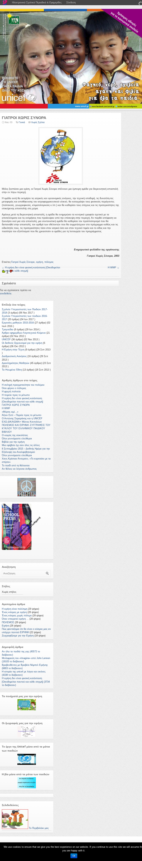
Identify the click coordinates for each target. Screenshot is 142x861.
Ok (73, 856)
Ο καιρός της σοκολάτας (15, 435)
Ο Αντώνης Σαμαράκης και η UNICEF (22, 418)
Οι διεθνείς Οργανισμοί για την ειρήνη (22, 343)
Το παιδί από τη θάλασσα (16, 465)
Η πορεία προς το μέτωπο (16, 395)
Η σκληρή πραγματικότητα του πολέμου (23, 384)
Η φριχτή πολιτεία (11, 391)
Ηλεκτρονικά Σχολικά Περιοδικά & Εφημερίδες (37, 2)
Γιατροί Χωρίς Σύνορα (23, 262)
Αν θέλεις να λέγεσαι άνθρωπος (19, 468)
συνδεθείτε (5, 293)
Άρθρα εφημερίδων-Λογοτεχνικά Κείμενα (24, 332)
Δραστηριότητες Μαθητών (15, 363)
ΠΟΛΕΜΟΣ (8, 622)
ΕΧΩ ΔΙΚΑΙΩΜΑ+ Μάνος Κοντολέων (22, 421)
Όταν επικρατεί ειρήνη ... (15, 618)
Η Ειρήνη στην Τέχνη (13, 349)
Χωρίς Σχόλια (38, 122)
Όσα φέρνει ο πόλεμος (14, 388)
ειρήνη (39, 262)
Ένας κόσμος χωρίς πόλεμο (17, 615)
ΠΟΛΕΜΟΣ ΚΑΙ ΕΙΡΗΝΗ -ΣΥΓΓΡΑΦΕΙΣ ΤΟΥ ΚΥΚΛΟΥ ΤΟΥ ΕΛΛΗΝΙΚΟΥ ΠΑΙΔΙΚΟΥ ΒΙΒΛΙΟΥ (26, 428)
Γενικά (22, 122)
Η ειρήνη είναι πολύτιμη (14, 608)
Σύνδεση (71, 2)
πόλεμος (48, 262)
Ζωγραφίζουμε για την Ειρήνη (18, 635)
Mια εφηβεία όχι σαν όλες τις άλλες (21, 445)
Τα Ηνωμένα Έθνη (12, 369)
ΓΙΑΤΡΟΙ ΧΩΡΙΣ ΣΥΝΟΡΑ (16, 405)
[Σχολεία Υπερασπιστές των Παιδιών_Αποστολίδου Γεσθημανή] (71, 59)
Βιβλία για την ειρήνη (13, 441)
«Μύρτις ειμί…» (10, 411)
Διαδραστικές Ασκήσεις (14, 356)
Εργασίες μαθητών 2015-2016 (18, 322)
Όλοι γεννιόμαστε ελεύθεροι (17, 438)
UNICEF (6, 339)
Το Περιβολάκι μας (38, 828)
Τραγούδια (7, 329)
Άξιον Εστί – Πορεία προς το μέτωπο (21, 415)
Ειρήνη (5, 625)
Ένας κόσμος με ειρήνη (14, 612)
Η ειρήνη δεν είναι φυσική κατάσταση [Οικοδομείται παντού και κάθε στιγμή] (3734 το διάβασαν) (26, 681)
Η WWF (113, 267)
